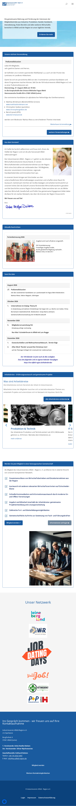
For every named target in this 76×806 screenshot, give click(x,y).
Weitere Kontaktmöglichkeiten (38, 773)
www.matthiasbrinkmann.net (17, 104)
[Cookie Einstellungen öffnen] (4, 803)
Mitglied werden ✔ (14, 523)
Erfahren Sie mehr (46, 34)
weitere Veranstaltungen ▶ (59, 132)
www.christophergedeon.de (16, 110)
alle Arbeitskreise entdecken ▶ (57, 399)
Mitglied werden (38, 765)
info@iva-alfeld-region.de (17, 758)
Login (23, 798)
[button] (6, 425)
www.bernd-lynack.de (14, 115)
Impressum (31, 798)
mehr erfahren (8, 438)
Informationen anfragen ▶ (59, 523)
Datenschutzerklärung (46, 798)
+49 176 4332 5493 (15, 756)
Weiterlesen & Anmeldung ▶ (60, 124)
